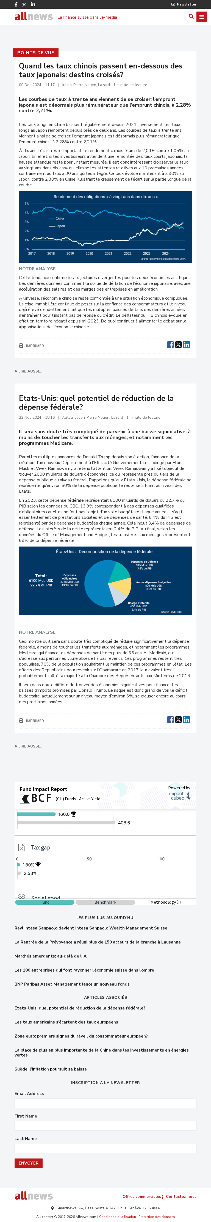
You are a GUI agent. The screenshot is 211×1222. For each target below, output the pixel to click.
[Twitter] (24, 5)
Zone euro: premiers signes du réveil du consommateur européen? (81, 1036)
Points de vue (35, 53)
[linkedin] (186, 344)
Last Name (26, 1138)
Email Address (29, 1093)
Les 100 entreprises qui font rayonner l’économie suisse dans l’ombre (84, 970)
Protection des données (156, 1217)
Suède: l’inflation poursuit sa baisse (51, 1069)
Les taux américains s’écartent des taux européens (66, 1022)
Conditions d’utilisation (117, 1217)
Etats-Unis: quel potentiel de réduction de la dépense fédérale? (80, 1008)
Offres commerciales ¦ (143, 1196)
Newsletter (186, 4)
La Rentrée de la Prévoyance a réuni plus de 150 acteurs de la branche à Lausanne (98, 942)
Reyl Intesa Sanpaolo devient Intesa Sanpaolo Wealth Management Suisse (91, 928)
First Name (26, 1116)
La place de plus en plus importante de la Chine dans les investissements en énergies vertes (102, 1053)
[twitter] (178, 344)
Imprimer (35, 346)
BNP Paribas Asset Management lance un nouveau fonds (72, 984)
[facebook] (170, 344)
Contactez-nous (181, 1196)
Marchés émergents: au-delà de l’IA (51, 956)
